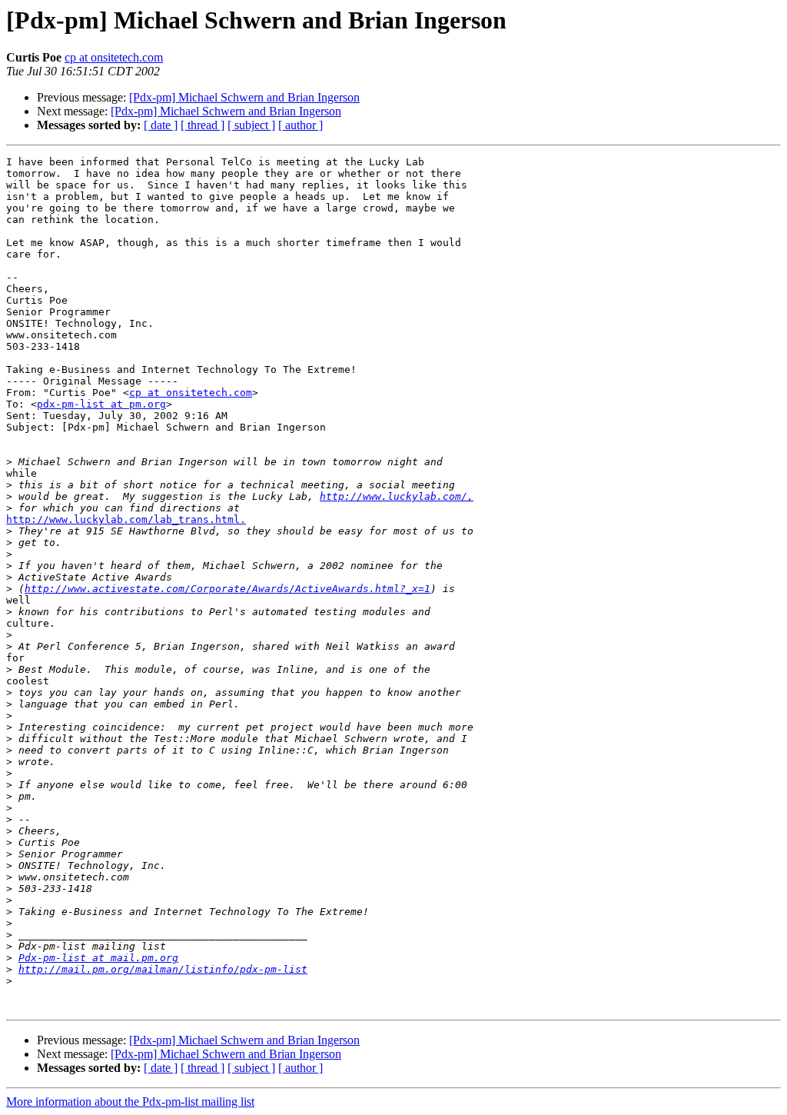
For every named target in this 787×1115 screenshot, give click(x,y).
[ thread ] (202, 124)
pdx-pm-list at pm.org (101, 404)
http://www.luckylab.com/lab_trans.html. (126, 519)
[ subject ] (251, 124)
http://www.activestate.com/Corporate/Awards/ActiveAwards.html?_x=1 (227, 588)
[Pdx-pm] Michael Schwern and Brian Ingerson (244, 97)
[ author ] (300, 124)
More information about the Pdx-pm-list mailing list (130, 1101)
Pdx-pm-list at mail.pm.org (98, 958)
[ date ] (161, 124)
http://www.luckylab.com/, (396, 496)
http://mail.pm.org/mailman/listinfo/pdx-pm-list (162, 969)
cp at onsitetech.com (114, 57)
